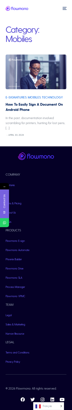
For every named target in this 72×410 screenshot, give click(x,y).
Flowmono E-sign (15, 240)
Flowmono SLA (14, 277)
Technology (52, 97)
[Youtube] (62, 399)
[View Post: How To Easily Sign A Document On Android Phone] (36, 72)
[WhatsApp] (4, 222)
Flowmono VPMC (15, 296)
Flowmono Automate (17, 250)
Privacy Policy (13, 361)
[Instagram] (42, 399)
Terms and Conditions (17, 352)
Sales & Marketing (15, 324)
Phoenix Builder (14, 259)
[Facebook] (22, 399)
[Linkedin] (52, 399)
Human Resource (15, 333)
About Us (11, 212)
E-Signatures (16, 97)
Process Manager (15, 287)
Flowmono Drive (14, 268)
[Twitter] (32, 399)
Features (10, 185)
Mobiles (34, 97)
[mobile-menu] (64, 8)
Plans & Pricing (13, 203)
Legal (8, 315)
